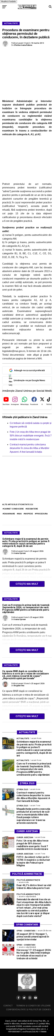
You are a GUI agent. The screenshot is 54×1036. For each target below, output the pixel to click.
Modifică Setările (8, 1)
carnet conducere (14, 509)
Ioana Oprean (20, 553)
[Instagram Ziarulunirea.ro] (30, 997)
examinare (9, 514)
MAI (20, 514)
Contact (8, 1006)
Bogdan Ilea (19, 686)
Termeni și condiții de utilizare (33, 1006)
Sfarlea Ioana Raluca (23, 45)
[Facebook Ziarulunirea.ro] (18, 997)
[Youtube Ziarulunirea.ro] (35, 997)
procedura (42, 514)
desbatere (32, 509)
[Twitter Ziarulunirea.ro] (24, 997)
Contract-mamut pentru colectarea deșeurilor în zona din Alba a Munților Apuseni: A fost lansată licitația (29, 448)
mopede (29, 514)
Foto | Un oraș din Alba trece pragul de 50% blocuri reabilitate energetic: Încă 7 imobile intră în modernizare (31, 436)
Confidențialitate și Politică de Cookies (28, 1009)
